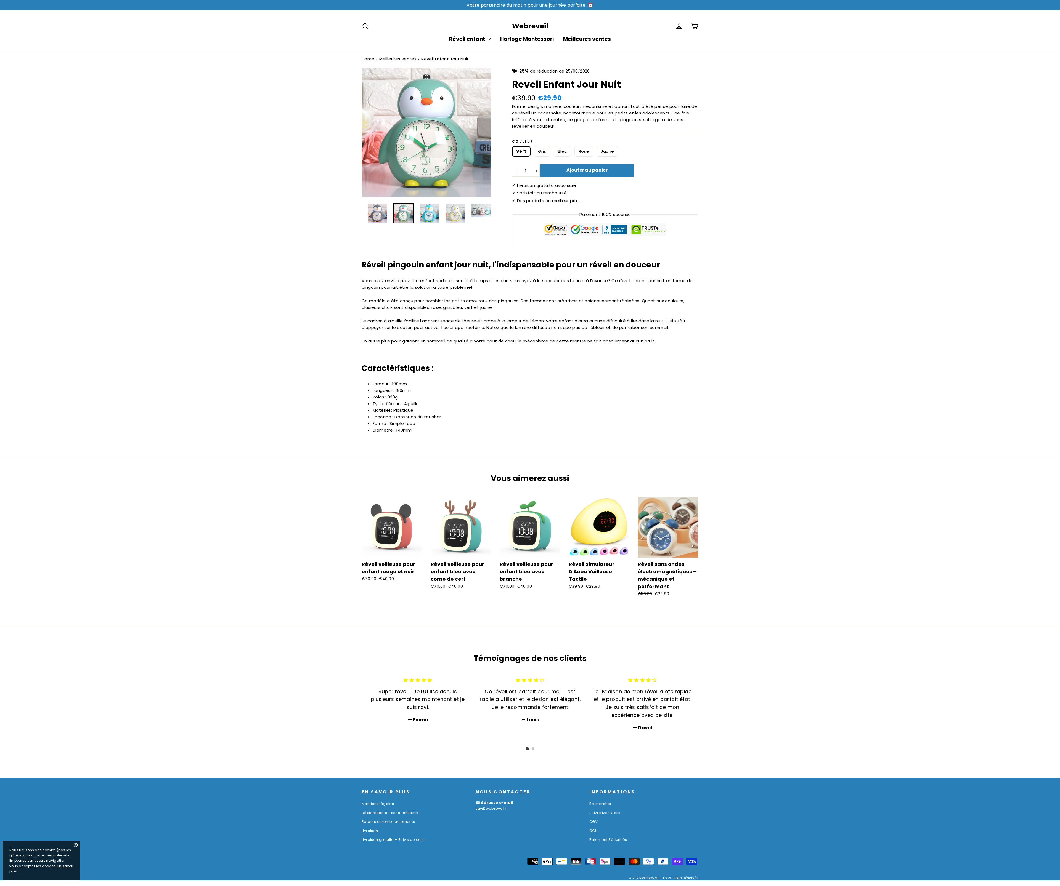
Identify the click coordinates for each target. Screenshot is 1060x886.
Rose (584, 151)
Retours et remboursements (388, 821)
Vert (521, 151)
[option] (426, 132)
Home (368, 59)
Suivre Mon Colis (604, 812)
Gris (542, 151)
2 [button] (533, 748)
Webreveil (530, 26)
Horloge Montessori (527, 39)
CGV (593, 821)
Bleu (562, 151)
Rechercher (600, 803)
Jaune (607, 151)
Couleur (522, 141)
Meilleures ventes (587, 39)
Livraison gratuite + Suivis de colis (393, 839)
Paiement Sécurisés (608, 839)
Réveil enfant (467, 39)
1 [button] (527, 748)
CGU (593, 830)
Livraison (370, 830)
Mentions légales (378, 803)
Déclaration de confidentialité (390, 812)
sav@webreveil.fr (492, 808)
